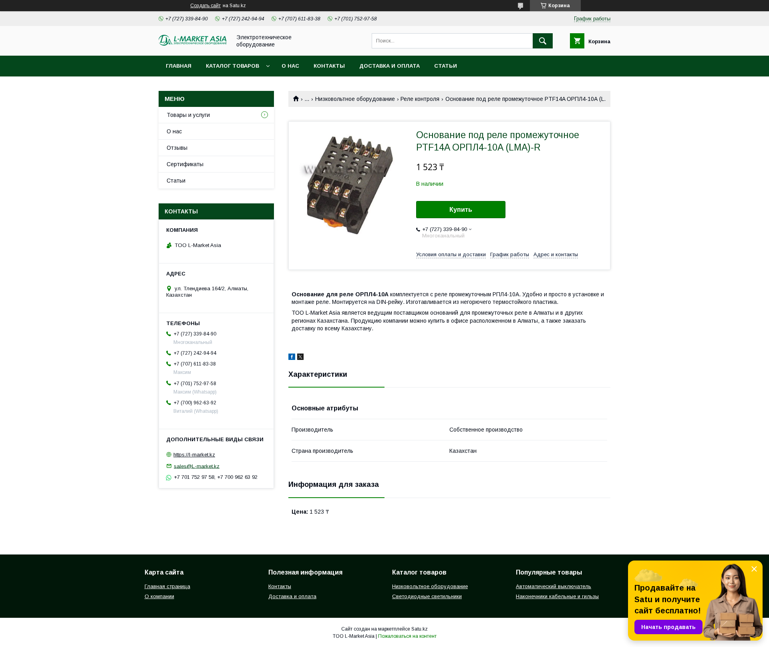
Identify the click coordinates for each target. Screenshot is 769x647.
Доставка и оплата (389, 66)
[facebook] (291, 358)
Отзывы (177, 148)
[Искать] (543, 40)
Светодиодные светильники (427, 596)
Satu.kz (419, 629)
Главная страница (167, 586)
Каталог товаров (232, 66)
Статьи (445, 66)
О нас (290, 66)
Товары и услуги (188, 115)
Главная (178, 66)
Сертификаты (185, 164)
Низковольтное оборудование (355, 99)
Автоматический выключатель (553, 586)
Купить (460, 209)
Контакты (329, 66)
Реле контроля (420, 99)
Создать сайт (205, 5)
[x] (300, 358)
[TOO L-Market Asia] (193, 43)
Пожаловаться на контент (407, 636)
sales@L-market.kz (196, 466)
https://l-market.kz (194, 455)
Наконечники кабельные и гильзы (557, 596)
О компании (159, 596)
